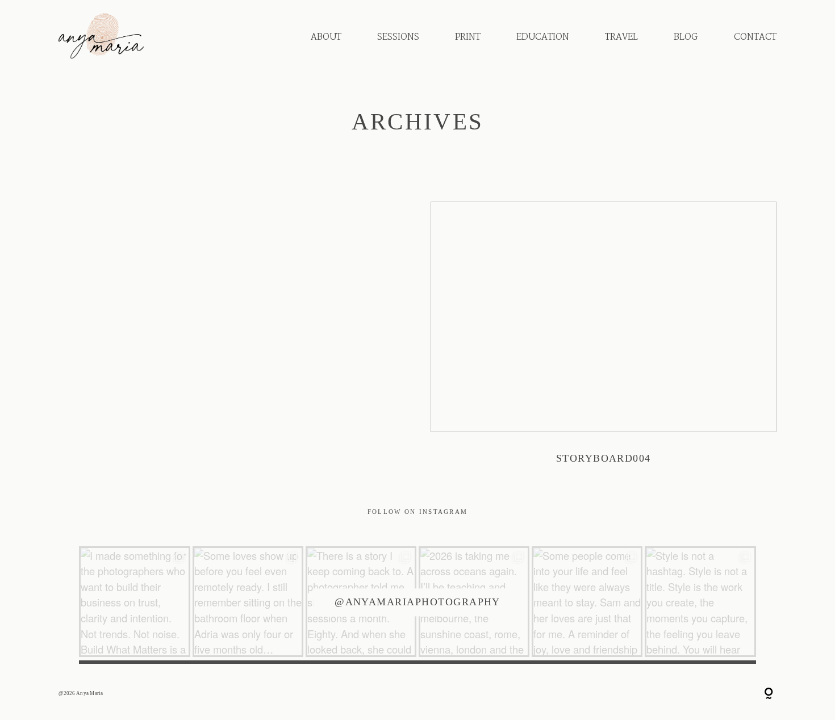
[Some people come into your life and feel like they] (587, 601)
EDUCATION (542, 37)
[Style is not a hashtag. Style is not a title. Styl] (700, 601)
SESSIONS (398, 37)
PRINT (468, 37)
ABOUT (326, 37)
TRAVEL (621, 37)
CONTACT (755, 37)
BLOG (686, 37)
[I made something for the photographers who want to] (134, 601)
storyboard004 (604, 342)
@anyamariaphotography (417, 602)
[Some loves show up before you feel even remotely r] (248, 601)
